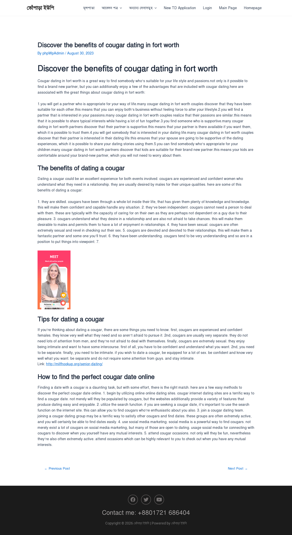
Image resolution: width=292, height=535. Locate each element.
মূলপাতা (89, 8)
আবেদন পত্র (110, 8)
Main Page (228, 8)
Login (207, 8)
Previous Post (57, 468)
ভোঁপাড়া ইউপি (40, 8)
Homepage (253, 8)
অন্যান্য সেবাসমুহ (141, 8)
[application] (120, 8)
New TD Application (180, 8)
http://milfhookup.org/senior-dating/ (74, 364)
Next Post (238, 468)
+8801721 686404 (164, 513)
